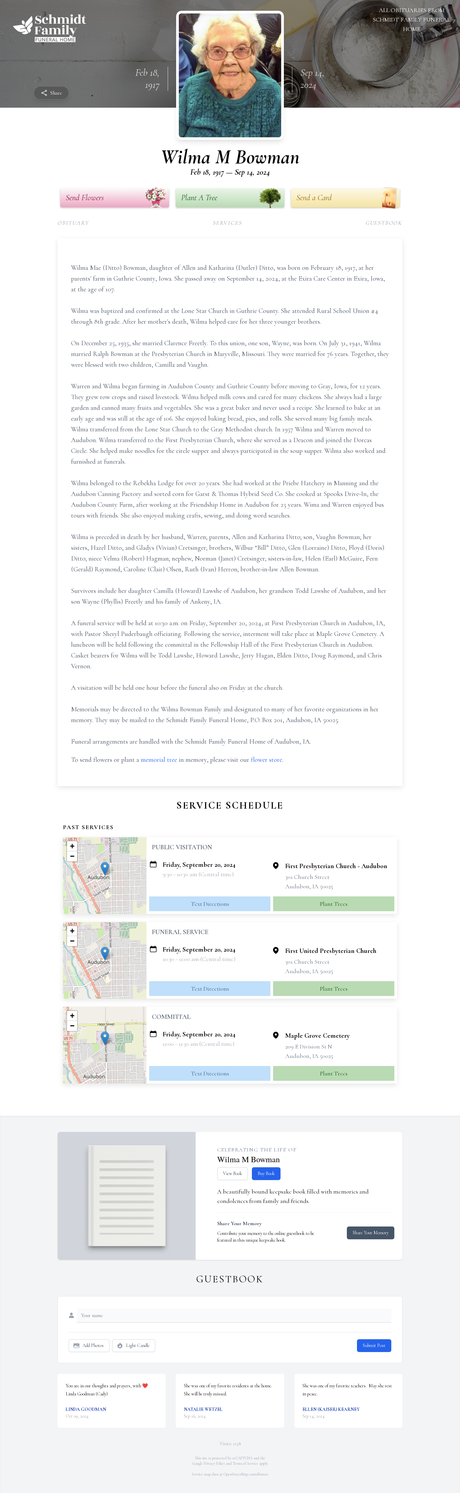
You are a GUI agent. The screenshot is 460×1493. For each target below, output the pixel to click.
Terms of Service (245, 1463)
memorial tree (159, 760)
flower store (266, 760)
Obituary (73, 222)
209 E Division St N (308, 1046)
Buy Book (266, 1173)
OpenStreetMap (236, 1474)
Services (227, 222)
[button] (105, 869)
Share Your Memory (371, 1233)
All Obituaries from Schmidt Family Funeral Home (411, 19)
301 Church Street (307, 877)
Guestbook (384, 222)
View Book (232, 1173)
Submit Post (374, 1345)
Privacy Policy (214, 1463)
